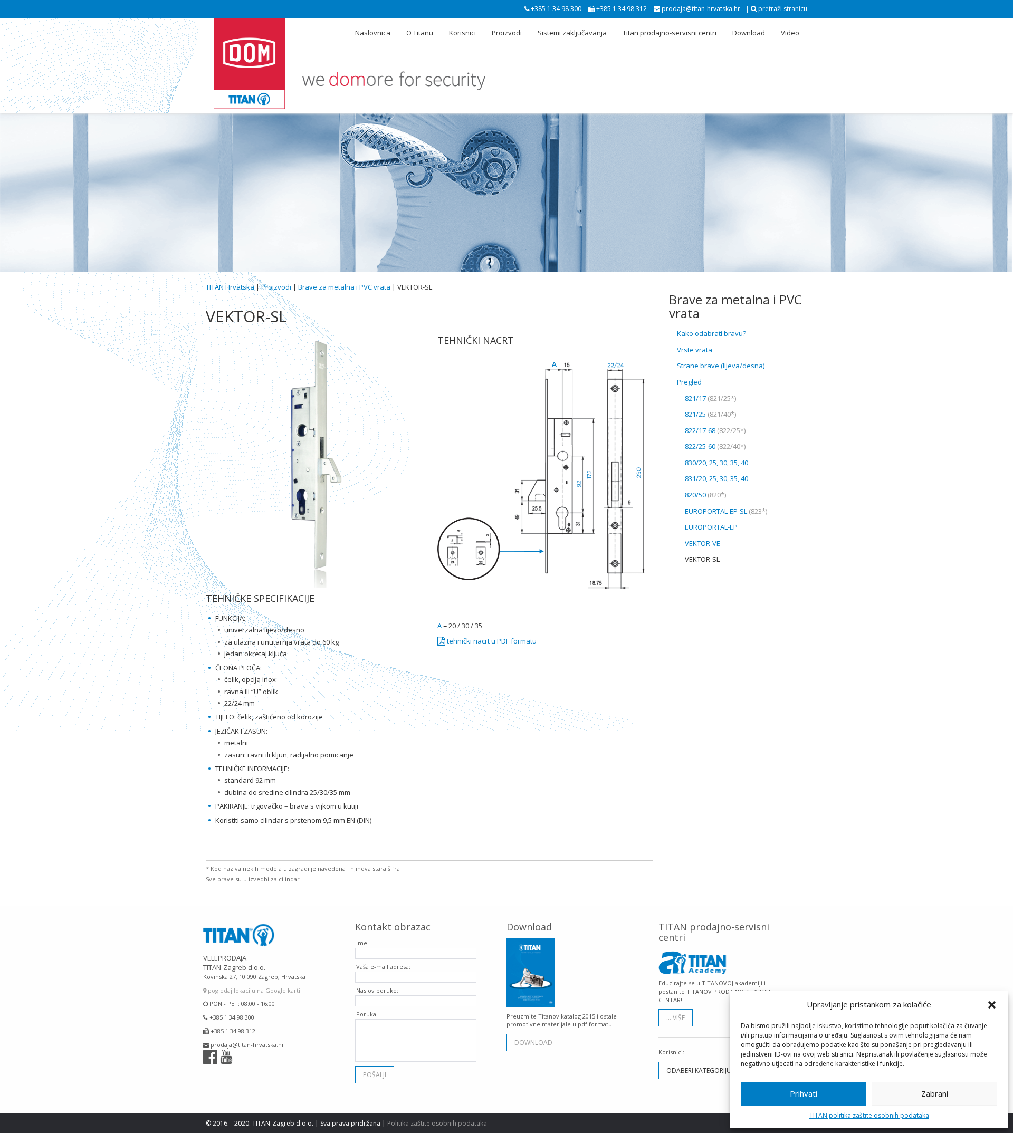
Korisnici (462, 32)
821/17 (710, 398)
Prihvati (803, 1093)
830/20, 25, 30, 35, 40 (716, 462)
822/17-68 (715, 430)
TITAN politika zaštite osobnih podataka (869, 1115)
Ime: (362, 943)
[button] (992, 1005)
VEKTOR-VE (702, 543)
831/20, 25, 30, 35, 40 (716, 478)
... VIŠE (675, 1017)
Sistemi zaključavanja (572, 32)
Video (790, 32)
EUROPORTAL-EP (711, 527)
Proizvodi (507, 32)
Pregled (689, 382)
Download (748, 32)
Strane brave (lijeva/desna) (720, 365)
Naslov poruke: (377, 990)
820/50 (705, 495)
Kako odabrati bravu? (711, 333)
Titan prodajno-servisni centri (669, 32)
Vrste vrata (694, 349)
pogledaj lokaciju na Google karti (253, 990)
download (533, 1042)
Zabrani (934, 1093)
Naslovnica (372, 32)
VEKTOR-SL (702, 559)
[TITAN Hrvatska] (249, 64)
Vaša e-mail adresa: (383, 967)
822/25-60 (715, 446)
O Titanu (419, 32)
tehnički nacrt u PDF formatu (491, 641)
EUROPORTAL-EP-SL (726, 511)
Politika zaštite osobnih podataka (437, 1123)
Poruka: (367, 1014)
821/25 (710, 414)
